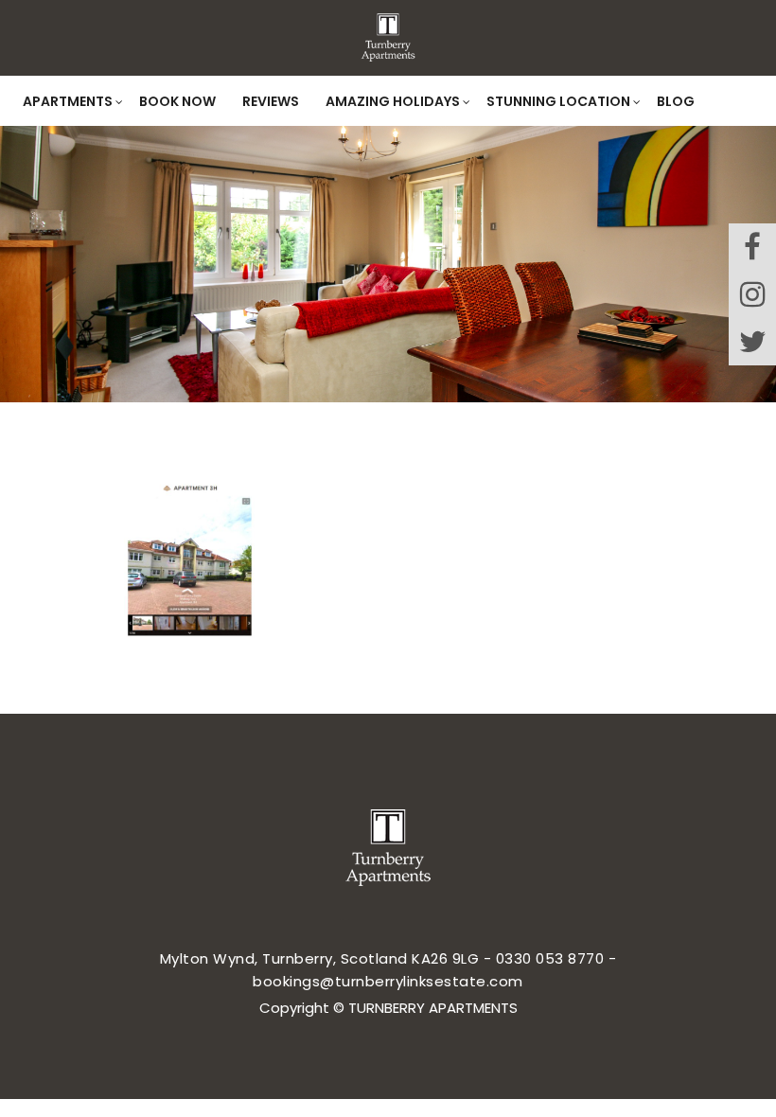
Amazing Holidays (393, 101)
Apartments (68, 101)
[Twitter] (752, 341)
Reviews (270, 101)
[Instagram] (752, 294)
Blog (676, 101)
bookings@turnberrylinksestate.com (388, 981)
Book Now (177, 101)
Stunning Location (558, 101)
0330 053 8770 (550, 958)
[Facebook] (752, 247)
